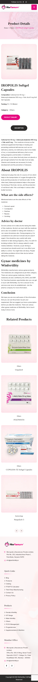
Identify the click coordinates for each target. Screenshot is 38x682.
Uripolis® (19, 370)
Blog (7, 578)
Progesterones (11, 627)
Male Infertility (10, 618)
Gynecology (19, 516)
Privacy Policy (10, 596)
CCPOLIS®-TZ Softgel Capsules (19, 470)
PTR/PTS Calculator (12, 587)
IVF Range (9, 615)
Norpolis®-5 (19, 520)
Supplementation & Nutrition (15, 630)
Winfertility (21, 677)
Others (12, 28)
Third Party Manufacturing (14, 590)
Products (9, 581)
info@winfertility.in (13, 560)
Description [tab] (19, 128)
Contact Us (9, 593)
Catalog (8, 584)
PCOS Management (12, 624)
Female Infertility (11, 612)
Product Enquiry (10, 117)
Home (6, 28)
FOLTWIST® (19, 420)
